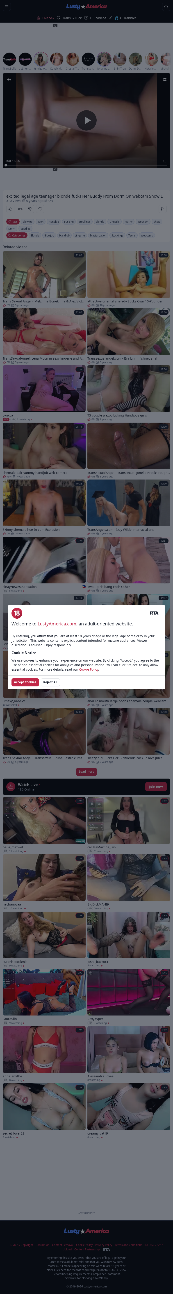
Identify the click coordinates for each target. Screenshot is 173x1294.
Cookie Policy (88, 669)
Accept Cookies (25, 682)
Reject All (50, 682)
